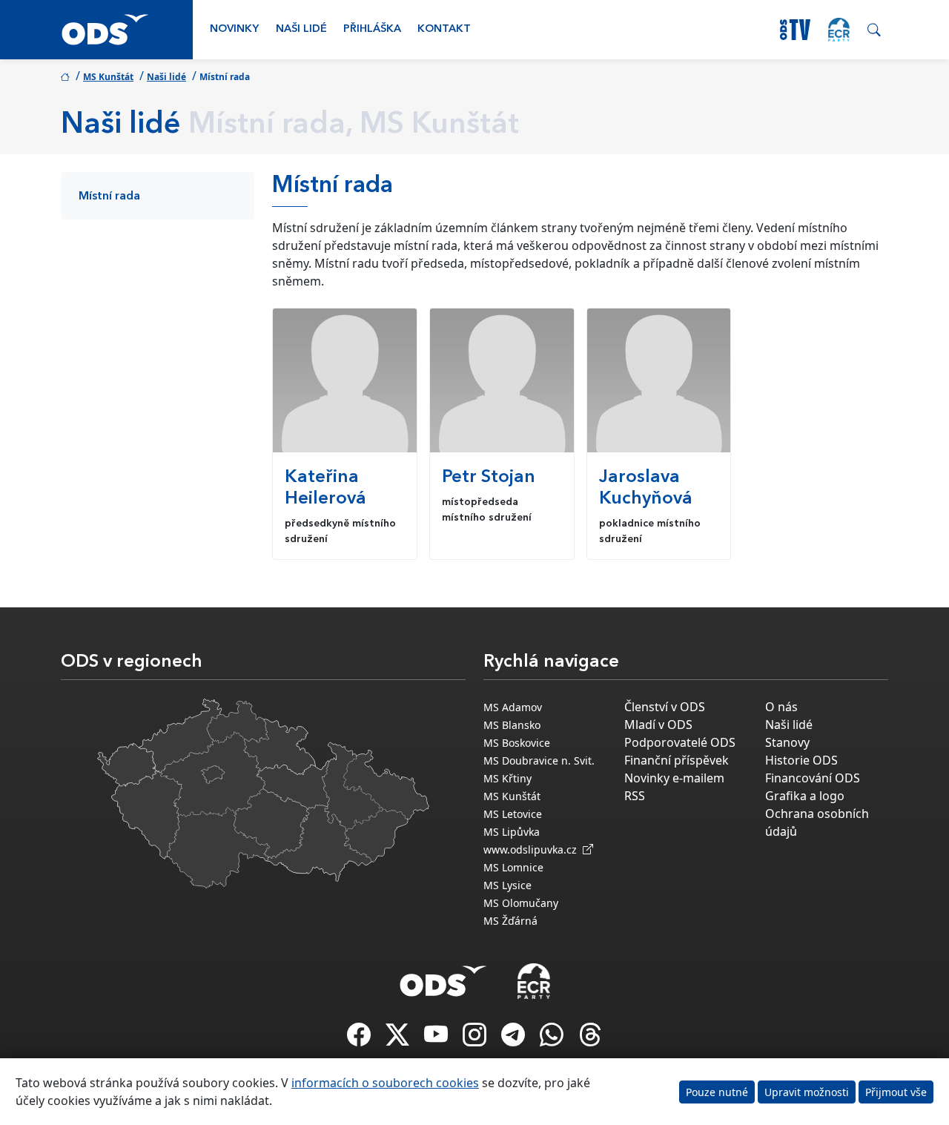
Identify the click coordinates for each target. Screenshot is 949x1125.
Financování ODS (812, 778)
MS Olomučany (520, 903)
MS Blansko (511, 725)
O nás (781, 707)
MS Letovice (512, 814)
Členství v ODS (664, 707)
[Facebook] (360, 1039)
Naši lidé (301, 29)
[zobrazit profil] (345, 380)
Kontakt (444, 29)
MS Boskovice (516, 743)
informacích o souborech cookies (385, 1083)
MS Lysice (507, 885)
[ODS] (443, 976)
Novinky (234, 29)
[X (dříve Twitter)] (399, 1039)
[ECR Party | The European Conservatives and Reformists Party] (839, 29)
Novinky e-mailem (674, 778)
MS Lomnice (513, 867)
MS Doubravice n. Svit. (539, 760)
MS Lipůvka (511, 832)
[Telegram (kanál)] (514, 1039)
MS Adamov (512, 707)
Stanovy (787, 742)
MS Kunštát (108, 76)
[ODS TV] (437, 1039)
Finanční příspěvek (676, 760)
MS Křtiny (507, 778)
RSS (634, 796)
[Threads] (590, 1039)
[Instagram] (476, 1039)
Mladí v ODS (658, 724)
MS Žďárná (510, 921)
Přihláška (372, 29)
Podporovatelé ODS (679, 742)
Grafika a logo (804, 796)
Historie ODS (801, 760)
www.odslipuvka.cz (533, 849)
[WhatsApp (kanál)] (553, 1039)
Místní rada (109, 196)
